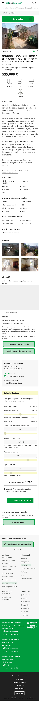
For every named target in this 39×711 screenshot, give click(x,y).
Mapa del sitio (19, 689)
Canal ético (20, 685)
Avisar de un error (19, 522)
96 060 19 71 (13, 668)
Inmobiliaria (5, 8)
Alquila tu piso (7, 573)
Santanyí (19, 8)
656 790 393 (13, 373)
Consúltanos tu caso (20, 501)
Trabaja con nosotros (28, 568)
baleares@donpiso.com (15, 376)
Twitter (25, 598)
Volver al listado (9, 13)
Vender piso (6, 570)
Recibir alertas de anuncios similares (19, 545)
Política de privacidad (19, 676)
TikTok (25, 615)
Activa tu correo (26, 579)
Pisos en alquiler (8, 576)
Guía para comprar (9, 580)
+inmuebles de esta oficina (13, 383)
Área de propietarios (9, 587)
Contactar (18, 19)
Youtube (26, 605)
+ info (31, 417)
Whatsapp (27, 612)
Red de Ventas (26, 565)
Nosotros (24, 558)
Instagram (27, 602)
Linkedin (26, 608)
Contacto (24, 572)
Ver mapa (8, 70)
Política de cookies (19, 682)
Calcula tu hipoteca (9, 566)
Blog (22, 575)
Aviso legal (19, 679)
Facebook (26, 595)
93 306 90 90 (13, 634)
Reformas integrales (9, 583)
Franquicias (25, 562)
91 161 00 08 (13, 651)
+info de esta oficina (11, 380)
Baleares (13, 8)
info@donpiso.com (11, 631)
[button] (5, 36)
